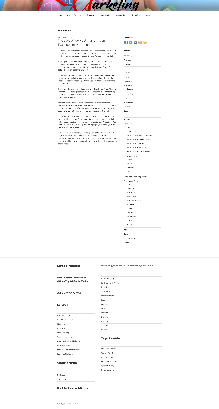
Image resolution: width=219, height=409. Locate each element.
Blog (128, 184)
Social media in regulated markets (139, 151)
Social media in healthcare (136, 147)
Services (77, 15)
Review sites (131, 217)
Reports (129, 164)
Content (130, 89)
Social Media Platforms (132, 181)
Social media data (130, 156)
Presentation (128, 102)
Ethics (129, 127)
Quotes (126, 111)
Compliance (128, 68)
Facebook (130, 188)
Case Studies (105, 15)
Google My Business (134, 200)
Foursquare (131, 192)
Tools (126, 234)
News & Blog (137, 15)
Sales (126, 115)
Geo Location (131, 196)
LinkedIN (130, 208)
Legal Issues (131, 131)
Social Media (128, 124)
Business (127, 64)
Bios (68, 15)
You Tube (130, 225)
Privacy (127, 107)
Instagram (130, 204)
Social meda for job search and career (140, 135)
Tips (125, 230)
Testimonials (91, 15)
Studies (129, 172)
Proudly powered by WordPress (68, 404)
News (126, 98)
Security (127, 119)
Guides (129, 160)
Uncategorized (129, 238)
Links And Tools (120, 15)
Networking (128, 94)
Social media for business (136, 143)
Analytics (127, 60)
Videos (126, 242)
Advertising (128, 56)
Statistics (130, 168)
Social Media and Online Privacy (138, 139)
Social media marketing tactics (135, 177)
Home (60, 15)
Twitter (129, 221)
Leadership (128, 81)
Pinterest (130, 213)
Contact (149, 15)
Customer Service (130, 73)
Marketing (128, 86)
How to (126, 77)
